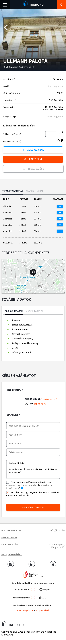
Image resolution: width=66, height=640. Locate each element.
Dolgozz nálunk (42, 610)
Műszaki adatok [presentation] (34, 311)
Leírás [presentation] (40, 191)
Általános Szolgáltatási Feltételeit (21, 485)
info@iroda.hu (57, 530)
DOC (60, 206)
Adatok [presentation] (30, 191)
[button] (33, 272)
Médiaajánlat (9, 537)
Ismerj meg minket (25, 610)
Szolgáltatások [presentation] (14, 311)
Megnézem (40, 404)
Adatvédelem (15, 554)
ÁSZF (4, 554)
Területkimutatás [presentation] (12, 191)
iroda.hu (37, 5)
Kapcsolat (35, 159)
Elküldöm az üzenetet (33, 507)
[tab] (12, 192)
